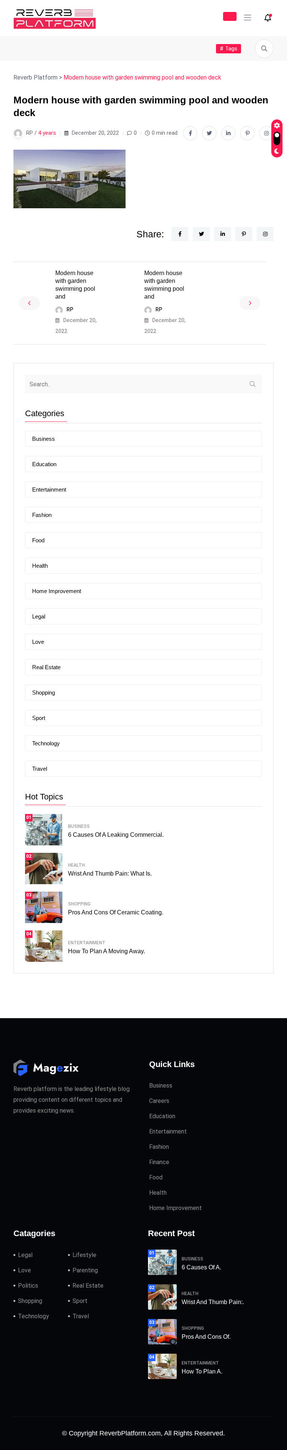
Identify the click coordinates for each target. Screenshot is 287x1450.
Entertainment (49, 489)
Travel (39, 768)
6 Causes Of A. (201, 1267)
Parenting (85, 1270)
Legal (38, 616)
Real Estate (46, 667)
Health (40, 565)
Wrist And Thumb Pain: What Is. (110, 873)
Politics (28, 1285)
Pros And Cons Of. (206, 1337)
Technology (46, 743)
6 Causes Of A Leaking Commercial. (116, 835)
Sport (38, 718)
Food (38, 540)
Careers (159, 1100)
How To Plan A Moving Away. (106, 951)
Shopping (43, 692)
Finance (159, 1162)
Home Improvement (56, 591)
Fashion (42, 515)
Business (43, 439)
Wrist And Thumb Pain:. (213, 1302)
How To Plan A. (202, 1371)
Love (38, 642)
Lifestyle (84, 1255)
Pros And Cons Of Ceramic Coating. (115, 912)
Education (44, 464)
